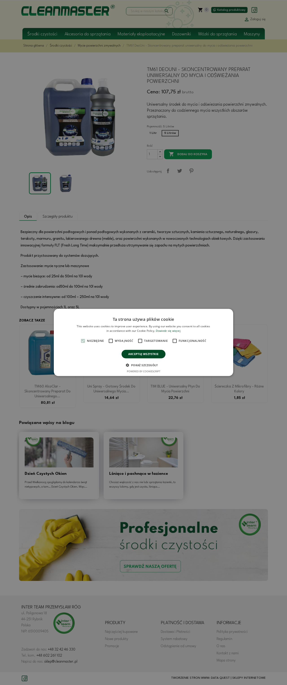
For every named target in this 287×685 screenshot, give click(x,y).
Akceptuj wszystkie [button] (143, 354)
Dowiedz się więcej (168, 331)
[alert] (143, 342)
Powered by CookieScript (143, 371)
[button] (143, 365)
